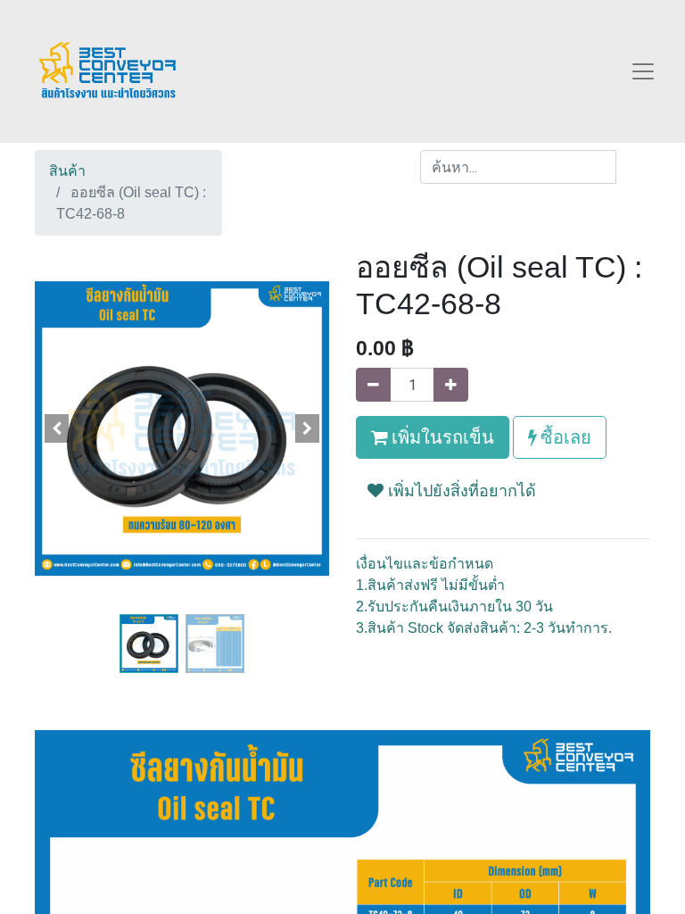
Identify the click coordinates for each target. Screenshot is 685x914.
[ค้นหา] (632, 167)
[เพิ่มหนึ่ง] (450, 385)
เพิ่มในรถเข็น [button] (441, 437)
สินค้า (67, 171)
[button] (57, 428)
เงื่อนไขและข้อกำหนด (424, 563)
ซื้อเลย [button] (564, 437)
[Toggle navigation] (643, 71)
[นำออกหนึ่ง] (373, 385)
